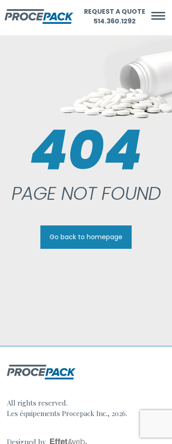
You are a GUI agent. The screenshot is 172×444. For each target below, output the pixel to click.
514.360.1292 (115, 21)
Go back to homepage (86, 236)
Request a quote (114, 11)
